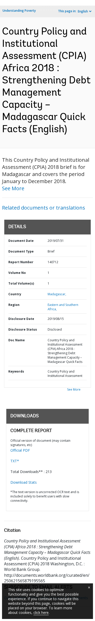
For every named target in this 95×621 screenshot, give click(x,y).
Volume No (17, 273)
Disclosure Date (21, 319)
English (83, 11)
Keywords (16, 371)
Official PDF (20, 450)
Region (14, 305)
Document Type (21, 251)
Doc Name (16, 340)
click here (41, 612)
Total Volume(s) (21, 283)
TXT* (14, 461)
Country (14, 294)
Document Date (21, 241)
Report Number (20, 262)
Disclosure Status (22, 329)
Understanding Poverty (19, 10)
